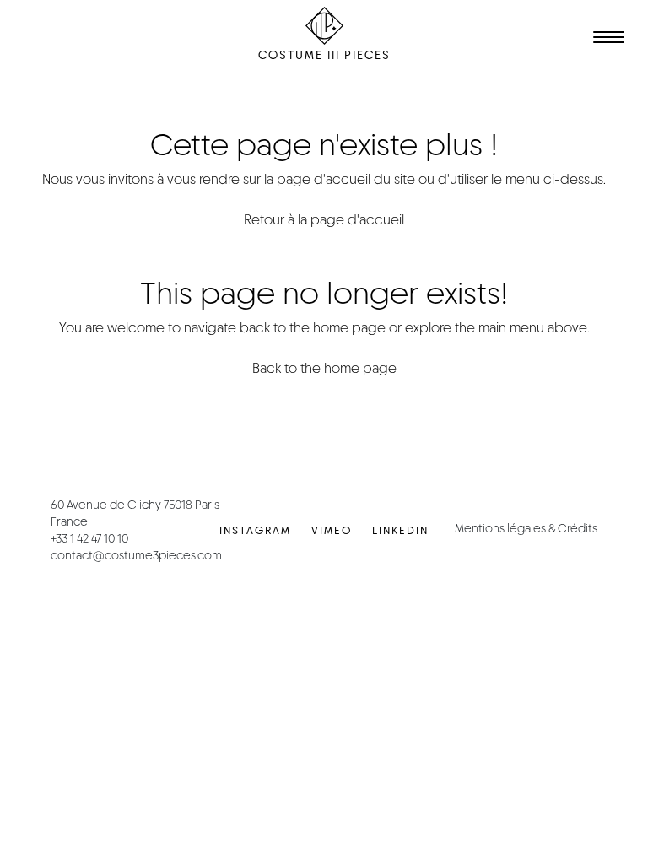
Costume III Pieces (324, 54)
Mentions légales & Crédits (526, 528)
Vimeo (331, 530)
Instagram (255, 530)
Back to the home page (324, 368)
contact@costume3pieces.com (136, 555)
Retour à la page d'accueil (324, 220)
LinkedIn (400, 530)
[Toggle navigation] (606, 39)
